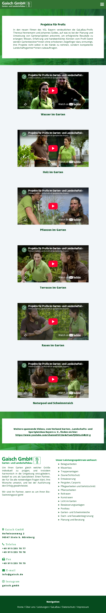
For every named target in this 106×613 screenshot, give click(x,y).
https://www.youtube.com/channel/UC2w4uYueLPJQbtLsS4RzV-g (53, 434)
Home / (21, 606)
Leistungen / (43, 606)
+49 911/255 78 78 (14, 552)
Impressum (83, 606)
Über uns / (30, 606)
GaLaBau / (56, 606)
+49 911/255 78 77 (14, 548)
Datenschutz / (69, 606)
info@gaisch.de (12, 574)
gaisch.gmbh (10, 585)
